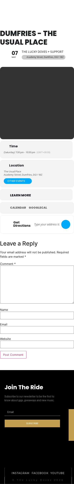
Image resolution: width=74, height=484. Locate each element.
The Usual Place (12, 171)
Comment (8, 263)
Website (5, 338)
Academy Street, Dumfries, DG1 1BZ (23, 174)
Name (4, 309)
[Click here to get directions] (65, 224)
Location (16, 165)
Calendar (18, 207)
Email (3, 324)
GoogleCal (38, 207)
